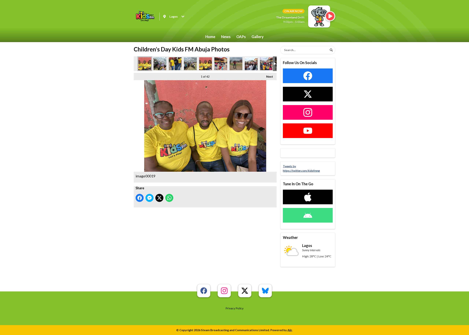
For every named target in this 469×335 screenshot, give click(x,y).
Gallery (258, 36)
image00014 (266, 63)
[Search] (331, 50)
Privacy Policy (234, 308)
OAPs (241, 36)
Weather (290, 237)
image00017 (175, 63)
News (225, 36)
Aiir (289, 330)
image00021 (190, 63)
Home (210, 36)
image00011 (220, 63)
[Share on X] (159, 198)
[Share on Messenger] (149, 198)
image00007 (236, 63)
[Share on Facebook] (140, 198)
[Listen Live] (330, 16)
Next (268, 76)
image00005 (251, 63)
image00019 (144, 63)
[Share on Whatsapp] (169, 198)
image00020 (160, 63)
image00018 (205, 63)
